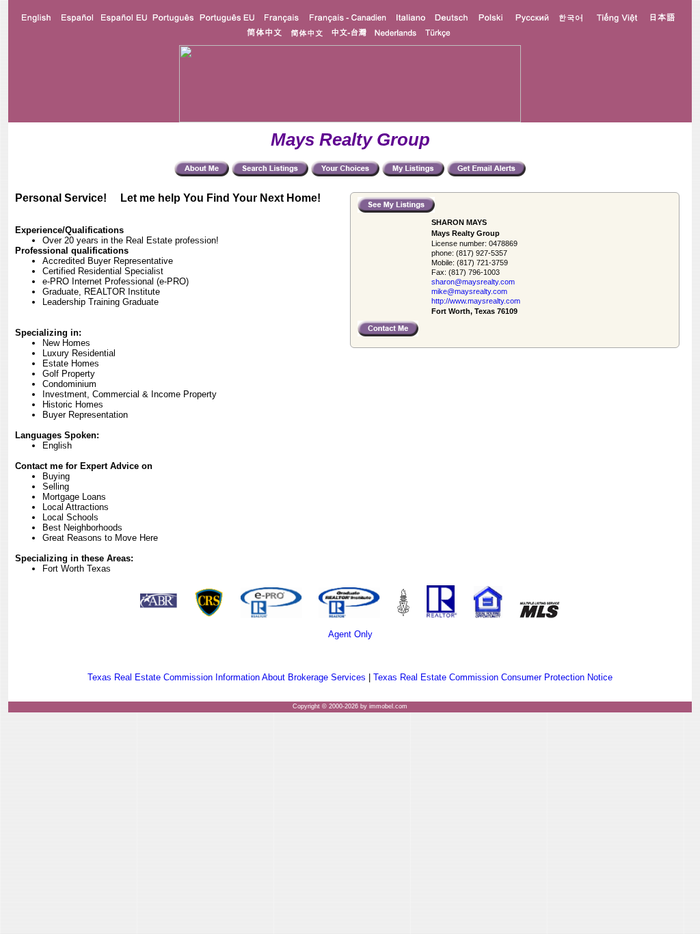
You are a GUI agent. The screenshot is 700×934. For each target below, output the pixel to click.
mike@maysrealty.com (469, 291)
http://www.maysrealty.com (475, 301)
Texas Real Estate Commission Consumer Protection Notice (492, 677)
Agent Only (350, 634)
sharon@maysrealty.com (473, 282)
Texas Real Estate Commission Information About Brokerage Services (227, 677)
